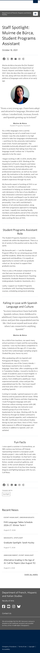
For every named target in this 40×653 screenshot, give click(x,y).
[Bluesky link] (19, 607)
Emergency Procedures (9, 646)
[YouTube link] (9, 607)
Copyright (32, 646)
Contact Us (6, 613)
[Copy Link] (19, 59)
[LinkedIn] (12, 59)
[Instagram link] (14, 607)
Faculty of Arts (8, 601)
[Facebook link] (4, 607)
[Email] (15, 59)
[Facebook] (4, 59)
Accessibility (6, 649)
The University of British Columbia (14, 4)
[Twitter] (8, 59)
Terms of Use (22, 646)
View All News (31, 575)
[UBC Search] (35, 2)
